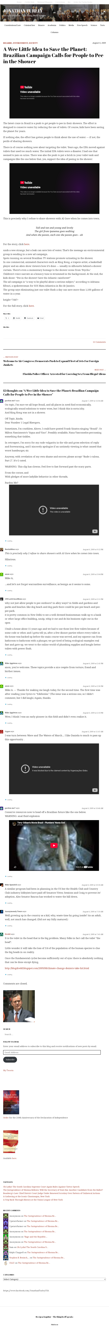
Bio (69, 2)
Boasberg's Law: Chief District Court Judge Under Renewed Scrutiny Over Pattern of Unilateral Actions (51, 1193)
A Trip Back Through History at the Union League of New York (33, 1199)
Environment (20, 43)
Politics (62, 25)
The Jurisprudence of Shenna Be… (40, 1216)
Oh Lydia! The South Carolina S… (32, 1247)
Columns (54, 32)
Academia (52, 25)
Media (71, 25)
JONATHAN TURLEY (23, 11)
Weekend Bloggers (44, 2)
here (26, 244)
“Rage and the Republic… (35, 1237)
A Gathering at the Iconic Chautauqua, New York (26, 1196)
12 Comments (99, 342)
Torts (102, 25)
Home (19, 2)
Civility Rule (29, 2)
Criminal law (29, 25)
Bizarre (41, 25)
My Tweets (8, 1070)
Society (33, 43)
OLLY (11, 1263)
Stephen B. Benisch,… (19, 1257)
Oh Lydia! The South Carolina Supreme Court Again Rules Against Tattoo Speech (41, 1186)
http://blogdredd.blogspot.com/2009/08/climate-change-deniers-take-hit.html (47, 968)
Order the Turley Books (83, 2)
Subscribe (10, 1059)
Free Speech (82, 25)
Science (94, 25)
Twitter (104, 11)
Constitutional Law (12, 25)
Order (6, 1117)
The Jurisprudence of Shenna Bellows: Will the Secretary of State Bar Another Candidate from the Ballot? (53, 1190)
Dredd (7, 934)
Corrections (60, 2)
